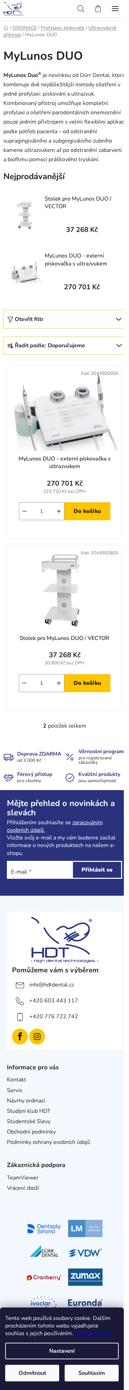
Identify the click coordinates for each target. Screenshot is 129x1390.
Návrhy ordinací (26, 1101)
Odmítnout (32, 1373)
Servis (14, 1090)
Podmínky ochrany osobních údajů (48, 1142)
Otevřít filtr (29, 319)
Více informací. (93, 1333)
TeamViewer (23, 1178)
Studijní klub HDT (29, 1111)
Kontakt (16, 1079)
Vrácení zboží (23, 1188)
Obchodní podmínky (31, 1132)
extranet (17, 1198)
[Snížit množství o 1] (24, 511)
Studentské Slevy (29, 1121)
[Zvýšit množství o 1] (59, 511)
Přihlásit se (97, 870)
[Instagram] (37, 1036)
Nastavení (62, 1351)
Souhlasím (91, 1373)
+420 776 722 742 (53, 1016)
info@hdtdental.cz (51, 985)
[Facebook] (20, 1036)
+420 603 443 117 (53, 1000)
